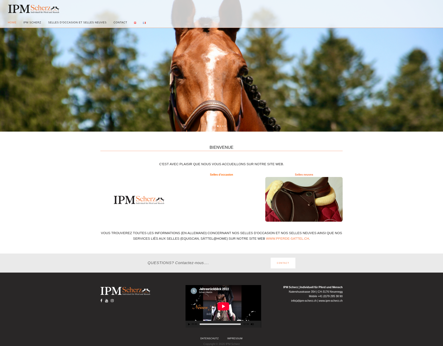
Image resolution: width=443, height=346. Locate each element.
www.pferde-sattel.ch (287, 238)
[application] (223, 306)
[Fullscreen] (258, 324)
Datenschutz (209, 338)
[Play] (189, 324)
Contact (283, 263)
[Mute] (252, 324)
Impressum (235, 338)
